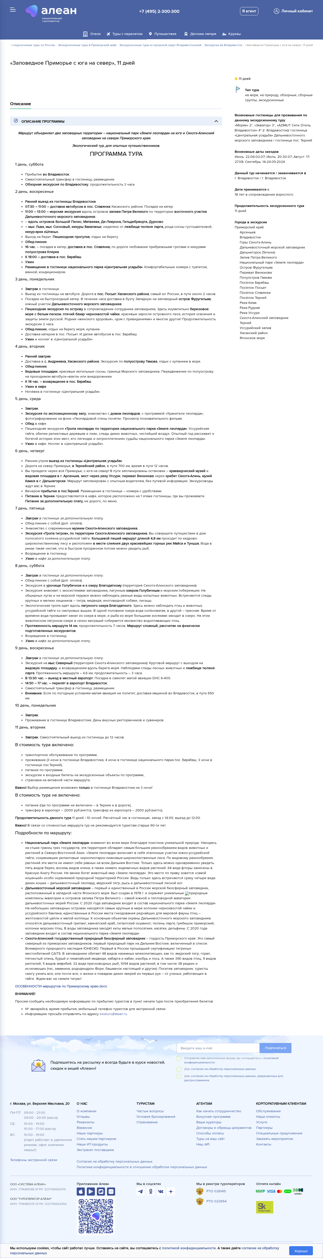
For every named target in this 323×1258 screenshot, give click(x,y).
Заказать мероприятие (274, 1139)
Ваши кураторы (209, 1122)
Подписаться (275, 1048)
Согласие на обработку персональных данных (114, 1161)
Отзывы (83, 1117)
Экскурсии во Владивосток (223, 45)
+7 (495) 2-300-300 (159, 11)
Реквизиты (85, 1122)
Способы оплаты (210, 1133)
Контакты (263, 1144)
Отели (95, 34)
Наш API (202, 1144)
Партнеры (264, 1128)
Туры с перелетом (128, 34)
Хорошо (301, 1251)
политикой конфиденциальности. (189, 1248)
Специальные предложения (279, 1133)
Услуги (261, 1122)
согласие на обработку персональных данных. (224, 1069)
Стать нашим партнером (96, 1139)
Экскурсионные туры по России (32, 45)
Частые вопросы (150, 1111)
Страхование (147, 1122)
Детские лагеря (203, 34)
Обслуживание (268, 1111)
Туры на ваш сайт (210, 1139)
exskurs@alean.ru (113, 1014)
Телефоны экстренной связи (33, 1160)
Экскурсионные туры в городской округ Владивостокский (160, 45)
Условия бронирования (156, 1117)
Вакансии (84, 1128)
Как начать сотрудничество (218, 1111)
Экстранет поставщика (95, 1150)
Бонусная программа (213, 1117)
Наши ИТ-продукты (92, 1144)
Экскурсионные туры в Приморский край (87, 45)
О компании (86, 1111)
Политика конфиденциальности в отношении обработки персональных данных (142, 1167)
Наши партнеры (90, 1133)
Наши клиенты (268, 1117)
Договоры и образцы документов (224, 1128)
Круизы (234, 34)
